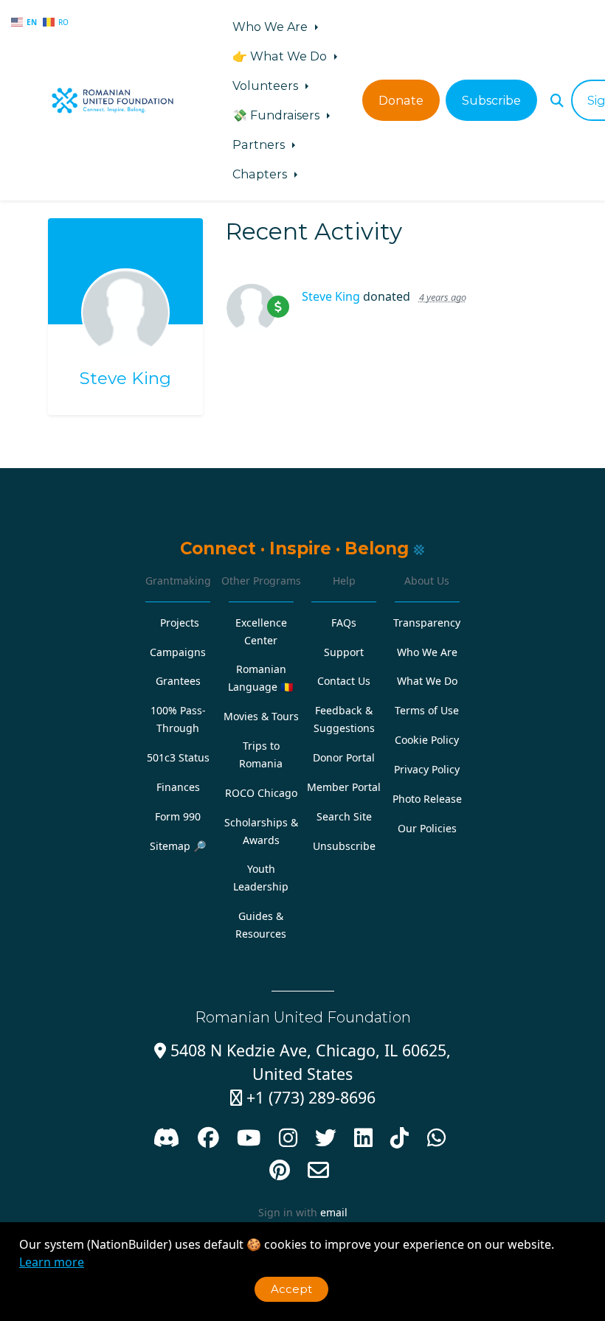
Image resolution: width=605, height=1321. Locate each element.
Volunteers (266, 85)
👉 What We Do (281, 56)
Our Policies (427, 828)
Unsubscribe (344, 846)
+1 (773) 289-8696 (303, 1097)
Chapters (261, 174)
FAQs (343, 623)
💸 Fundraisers (277, 115)
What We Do (427, 681)
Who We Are (271, 26)
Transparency (426, 623)
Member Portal (344, 787)
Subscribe (491, 100)
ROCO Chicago (261, 793)
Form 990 (178, 816)
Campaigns (178, 652)
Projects (179, 623)
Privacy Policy (427, 769)
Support (344, 652)
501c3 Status (178, 757)
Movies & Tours (261, 716)
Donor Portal (344, 757)
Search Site (344, 816)
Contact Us (343, 681)
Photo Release (427, 799)
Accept (291, 1289)
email (334, 1212)
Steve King (125, 378)
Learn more (51, 1262)
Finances (178, 787)
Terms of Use (427, 710)
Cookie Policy (427, 740)
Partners (260, 144)
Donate (401, 100)
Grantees (178, 681)
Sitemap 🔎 (178, 846)
